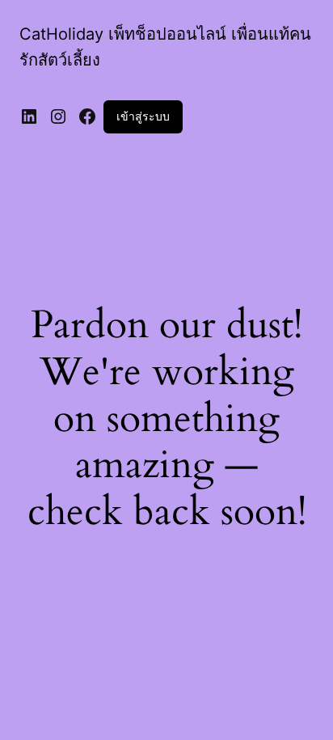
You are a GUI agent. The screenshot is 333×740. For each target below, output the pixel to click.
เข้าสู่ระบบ (143, 116)
